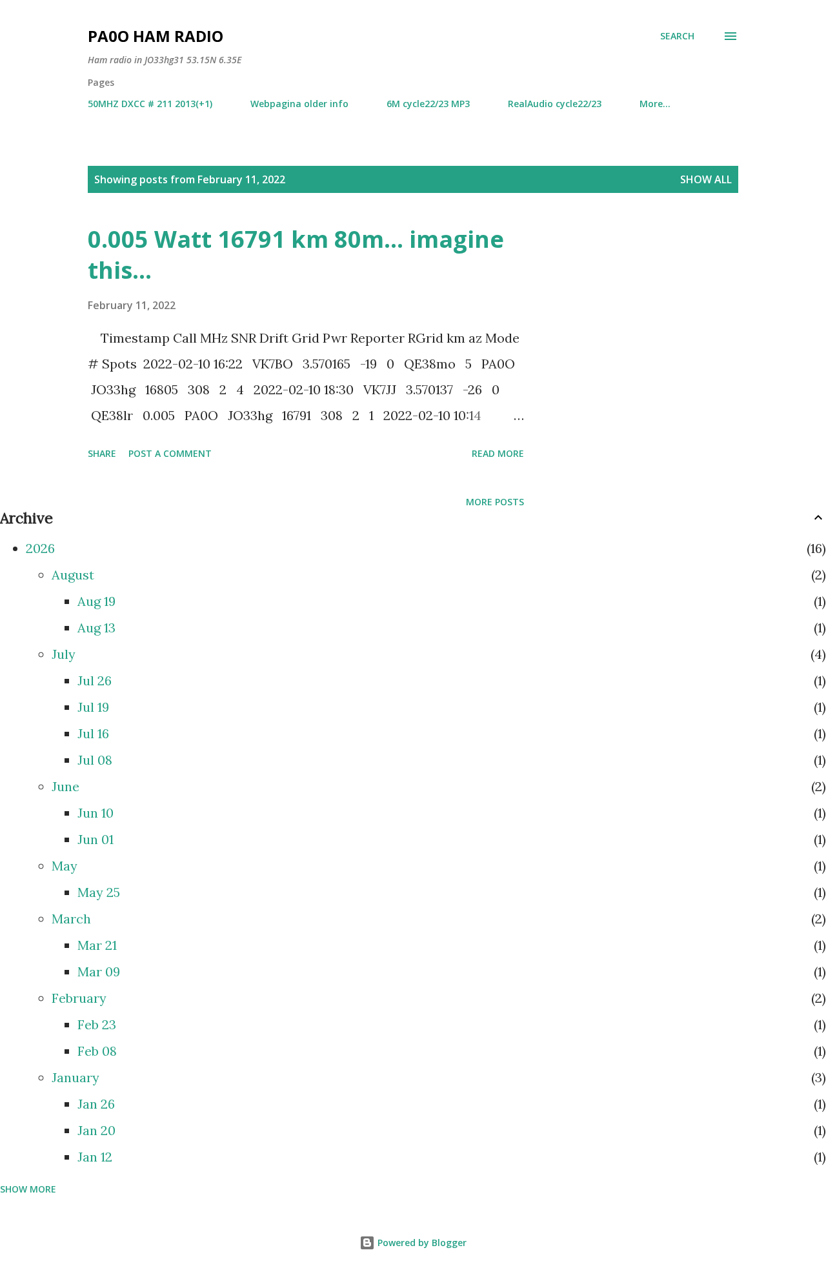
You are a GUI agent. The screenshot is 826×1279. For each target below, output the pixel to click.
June (65, 786)
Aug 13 (96, 627)
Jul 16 (93, 733)
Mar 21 (97, 945)
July (64, 654)
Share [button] (102, 453)
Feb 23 (96, 1024)
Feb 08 (97, 1051)
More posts (495, 502)
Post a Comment (170, 453)
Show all (706, 179)
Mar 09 (98, 971)
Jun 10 (95, 813)
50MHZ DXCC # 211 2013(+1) (150, 103)
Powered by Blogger (421, 1242)
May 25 (98, 892)
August (73, 575)
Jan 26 (96, 1104)
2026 (40, 548)
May (64, 866)
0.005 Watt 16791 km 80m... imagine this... (296, 254)
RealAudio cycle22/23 (554, 103)
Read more (498, 453)
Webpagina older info (299, 103)
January (75, 1077)
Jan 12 (94, 1157)
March (71, 919)
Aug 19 (96, 601)
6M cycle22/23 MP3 (428, 103)
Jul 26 (94, 680)
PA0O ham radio (155, 35)
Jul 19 (93, 707)
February (79, 998)
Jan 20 (96, 1130)
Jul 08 (94, 760)
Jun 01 (95, 839)
